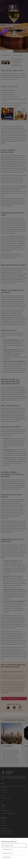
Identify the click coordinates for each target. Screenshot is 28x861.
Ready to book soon (8, 853)
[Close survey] (14, 430)
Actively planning (7, 849)
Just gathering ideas (8, 845)
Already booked (7, 857)
